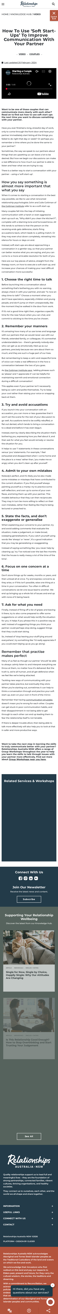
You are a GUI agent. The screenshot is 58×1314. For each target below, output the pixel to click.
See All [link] (29, 1136)
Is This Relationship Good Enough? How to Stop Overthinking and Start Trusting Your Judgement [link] (28, 1042)
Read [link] (18, 985)
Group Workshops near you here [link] (27, 759)
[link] (4, 4)
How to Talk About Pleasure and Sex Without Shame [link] (29, 1109)
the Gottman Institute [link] (13, 206)
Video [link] (22, 54)
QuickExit (54, 17)
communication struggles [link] (39, 700)
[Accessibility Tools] (9, 1310)
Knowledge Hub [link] (21, 14)
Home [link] (5, 14)
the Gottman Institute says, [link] (19, 370)
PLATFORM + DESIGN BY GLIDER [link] (19, 1241)
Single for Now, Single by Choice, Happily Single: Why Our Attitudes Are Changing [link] (27, 975)
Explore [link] (19, 844)
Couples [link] (34, 54)
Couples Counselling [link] (20, 836)
